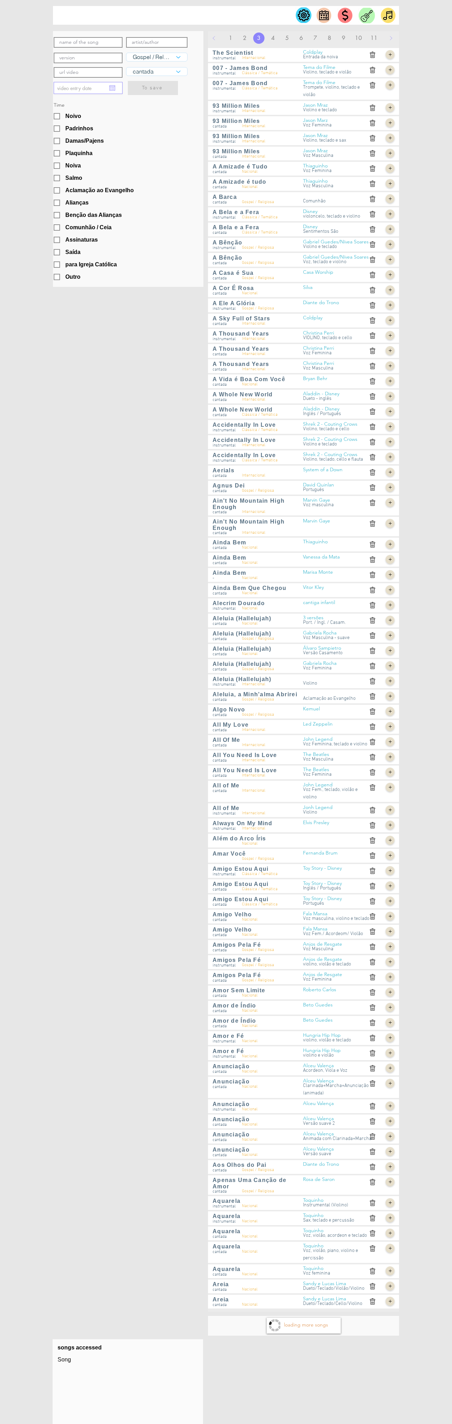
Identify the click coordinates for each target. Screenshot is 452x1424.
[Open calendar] (112, 88)
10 (358, 38)
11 (373, 38)
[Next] (391, 38)
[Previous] (214, 38)
